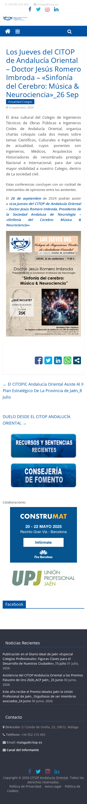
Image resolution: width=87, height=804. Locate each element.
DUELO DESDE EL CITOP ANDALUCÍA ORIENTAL (36, 420)
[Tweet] (48, 360)
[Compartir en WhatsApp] (67, 360)
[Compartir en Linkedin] (58, 360)
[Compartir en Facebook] (39, 360)
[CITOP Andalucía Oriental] (44, 18)
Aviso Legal (53, 786)
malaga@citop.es (29, 742)
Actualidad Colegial (20, 102)
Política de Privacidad (25, 786)
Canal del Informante (23, 750)
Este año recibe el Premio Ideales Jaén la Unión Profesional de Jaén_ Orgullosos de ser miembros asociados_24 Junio (39, 696)
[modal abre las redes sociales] (77, 360)
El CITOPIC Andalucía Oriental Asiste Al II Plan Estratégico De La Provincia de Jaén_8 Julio (43, 390)
